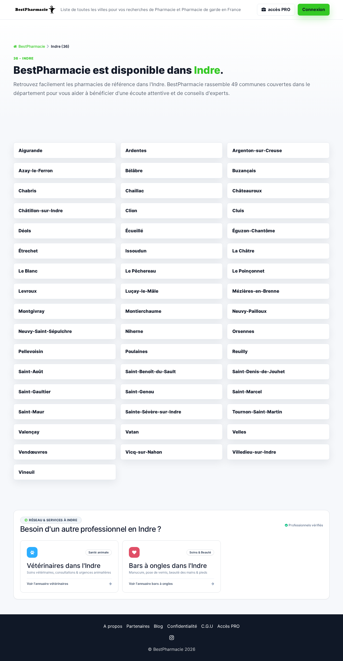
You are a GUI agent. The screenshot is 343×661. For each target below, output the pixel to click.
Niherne (134, 331)
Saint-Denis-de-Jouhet (258, 371)
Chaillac (134, 190)
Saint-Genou (139, 391)
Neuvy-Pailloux (249, 311)
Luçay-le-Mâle (141, 291)
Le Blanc (28, 271)
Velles (239, 432)
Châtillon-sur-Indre (40, 210)
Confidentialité (182, 626)
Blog (158, 626)
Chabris (27, 190)
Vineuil (26, 472)
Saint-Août (30, 371)
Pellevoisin (30, 351)
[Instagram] (171, 638)
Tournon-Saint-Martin (257, 411)
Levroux (27, 291)
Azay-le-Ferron (35, 170)
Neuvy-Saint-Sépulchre (45, 331)
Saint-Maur (31, 411)
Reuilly (240, 351)
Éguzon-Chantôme (253, 230)
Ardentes (136, 150)
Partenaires (138, 626)
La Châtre (243, 251)
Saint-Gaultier (34, 391)
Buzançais (244, 170)
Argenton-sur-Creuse (257, 150)
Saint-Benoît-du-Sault (150, 371)
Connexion (313, 9)
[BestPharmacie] (34, 9)
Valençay (28, 432)
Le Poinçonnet (248, 271)
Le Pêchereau (140, 271)
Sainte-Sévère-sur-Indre (153, 411)
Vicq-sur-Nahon (143, 452)
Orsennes (243, 331)
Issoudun (136, 251)
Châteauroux (247, 190)
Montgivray (31, 311)
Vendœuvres (32, 452)
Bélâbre (134, 170)
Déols (24, 230)
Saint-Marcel (247, 391)
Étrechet (28, 251)
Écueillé (134, 230)
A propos (112, 626)
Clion (131, 210)
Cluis (238, 210)
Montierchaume (143, 311)
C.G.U (207, 626)
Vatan (132, 432)
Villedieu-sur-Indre (254, 452)
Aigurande (30, 150)
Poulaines (136, 351)
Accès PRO (228, 626)
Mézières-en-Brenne (255, 291)
